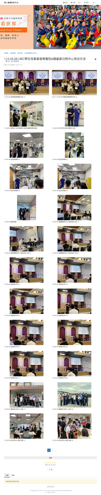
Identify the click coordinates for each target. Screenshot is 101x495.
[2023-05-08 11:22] (26, 207)
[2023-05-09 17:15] (74, 395)
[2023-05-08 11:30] (26, 176)
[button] (94, 2)
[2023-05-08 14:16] (26, 426)
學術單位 (20, 53)
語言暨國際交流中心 (31, 53)
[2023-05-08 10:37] (74, 207)
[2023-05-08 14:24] (74, 426)
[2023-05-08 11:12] (26, 82)
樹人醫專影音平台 (11, 2)
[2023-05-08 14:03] (26, 395)
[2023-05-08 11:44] (26, 145)
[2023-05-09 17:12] (26, 114)
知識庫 (6, 53)
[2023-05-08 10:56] (26, 238)
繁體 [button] (87, 2)
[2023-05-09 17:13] (74, 145)
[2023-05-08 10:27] (26, 270)
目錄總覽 (13, 53)
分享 (8, 61)
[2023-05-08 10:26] (26, 301)
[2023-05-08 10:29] (74, 238)
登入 (18, 481)
